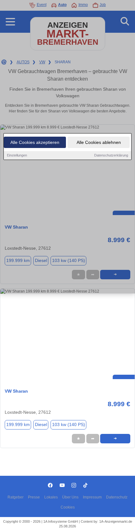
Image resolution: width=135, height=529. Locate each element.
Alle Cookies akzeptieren (34, 142)
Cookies (68, 507)
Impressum (92, 497)
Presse (34, 497)
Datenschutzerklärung (111, 155)
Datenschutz (116, 497)
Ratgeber (16, 497)
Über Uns (70, 497)
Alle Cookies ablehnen (99, 142)
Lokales (51, 497)
